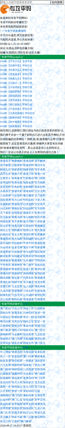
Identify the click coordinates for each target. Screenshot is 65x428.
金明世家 (17, 212)
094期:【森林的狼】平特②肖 (16, 117)
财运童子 (17, 277)
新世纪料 (40, 295)
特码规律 (40, 256)
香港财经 (17, 273)
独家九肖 (5, 169)
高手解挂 (40, 160)
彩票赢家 (40, 234)
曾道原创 (5, 251)
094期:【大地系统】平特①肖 (16, 87)
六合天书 (17, 295)
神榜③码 (17, 369)
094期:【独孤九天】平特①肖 (16, 78)
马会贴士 (28, 373)
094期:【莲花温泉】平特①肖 (16, 74)
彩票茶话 (28, 256)
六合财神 (5, 195)
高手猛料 (5, 243)
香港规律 (5, 269)
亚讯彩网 (40, 317)
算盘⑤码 (17, 356)
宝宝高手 (40, 204)
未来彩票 (40, 352)
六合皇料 (17, 195)
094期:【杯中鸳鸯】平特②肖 (16, 122)
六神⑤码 (28, 312)
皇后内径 (5, 382)
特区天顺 (40, 217)
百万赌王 (5, 417)
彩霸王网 (17, 412)
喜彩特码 (28, 391)
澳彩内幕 (28, 395)
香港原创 (5, 238)
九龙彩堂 (40, 334)
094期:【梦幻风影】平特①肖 (16, 104)
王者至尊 (40, 395)
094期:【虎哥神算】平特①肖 (16, 100)
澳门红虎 (5, 412)
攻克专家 (40, 282)
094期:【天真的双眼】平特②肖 (17, 113)
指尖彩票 (28, 334)
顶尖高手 (40, 360)
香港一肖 (40, 173)
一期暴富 (28, 360)
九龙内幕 (5, 290)
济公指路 (5, 299)
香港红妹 (5, 282)
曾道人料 (28, 269)
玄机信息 (40, 264)
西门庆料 (40, 178)
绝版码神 (17, 365)
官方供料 (40, 208)
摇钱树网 (5, 334)
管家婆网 (40, 247)
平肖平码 (28, 243)
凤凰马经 (17, 217)
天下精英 (5, 212)
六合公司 (17, 308)
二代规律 (28, 369)
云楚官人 (5, 178)
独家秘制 (17, 160)
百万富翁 (5, 217)
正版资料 (17, 165)
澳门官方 (40, 330)
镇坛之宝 (5, 230)
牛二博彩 (5, 352)
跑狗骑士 (17, 386)
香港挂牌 (28, 160)
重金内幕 (28, 325)
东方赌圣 (28, 282)
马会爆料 (17, 334)
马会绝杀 (5, 247)
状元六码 (28, 386)
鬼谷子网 (28, 247)
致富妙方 (28, 382)
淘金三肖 (28, 308)
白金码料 (5, 399)
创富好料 (40, 186)
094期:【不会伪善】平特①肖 (16, 109)
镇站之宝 (28, 321)
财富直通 (5, 360)
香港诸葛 (28, 299)
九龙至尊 (17, 286)
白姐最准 (17, 251)
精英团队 (28, 408)
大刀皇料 (40, 195)
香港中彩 (17, 191)
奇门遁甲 (28, 264)
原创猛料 (28, 238)
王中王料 (40, 191)
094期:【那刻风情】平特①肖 (16, 96)
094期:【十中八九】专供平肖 (16, 61)
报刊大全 (40, 165)
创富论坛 (28, 330)
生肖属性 (28, 260)
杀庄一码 (28, 317)
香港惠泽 (40, 277)
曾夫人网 (40, 365)
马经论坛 (5, 317)
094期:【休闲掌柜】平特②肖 (16, 126)
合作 (25, 303)
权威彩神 (17, 317)
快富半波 (17, 417)
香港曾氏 (17, 269)
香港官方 (28, 212)
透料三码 (17, 330)
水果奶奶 (5, 204)
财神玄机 (5, 295)
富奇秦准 (17, 178)
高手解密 (5, 165)
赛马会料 (28, 251)
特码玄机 (28, 199)
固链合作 (5, 312)
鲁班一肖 (17, 391)
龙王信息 (40, 382)
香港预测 (17, 290)
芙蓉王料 (5, 286)
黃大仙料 (17, 238)
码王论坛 (28, 412)
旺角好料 (17, 186)
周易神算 (28, 273)
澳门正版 (28, 417)
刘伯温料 (28, 208)
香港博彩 (17, 260)
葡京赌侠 (28, 195)
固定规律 (40, 251)
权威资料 (28, 165)
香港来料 (28, 191)
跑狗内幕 (17, 299)
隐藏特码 (17, 373)
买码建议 (17, 256)
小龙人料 (40, 199)
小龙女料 (28, 290)
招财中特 (17, 282)
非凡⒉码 (17, 382)
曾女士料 (17, 234)
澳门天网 (17, 338)
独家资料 (17, 169)
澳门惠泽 (5, 330)
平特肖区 (40, 260)
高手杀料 (40, 169)
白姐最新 (5, 373)
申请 (25, 347)
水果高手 (5, 191)
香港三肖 (28, 173)
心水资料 (28, 204)
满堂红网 (28, 234)
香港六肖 (17, 173)
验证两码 (40, 417)
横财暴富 (40, 356)
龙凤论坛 (17, 321)
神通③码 (17, 352)
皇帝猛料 (5, 182)
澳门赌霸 (25, 421)
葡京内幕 (5, 321)
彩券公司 (40, 212)
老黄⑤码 (28, 378)
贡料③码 (40, 369)
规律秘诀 (5, 260)
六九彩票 (5, 365)
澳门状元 (40, 343)
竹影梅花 (28, 178)
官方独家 (40, 182)
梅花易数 (5, 277)
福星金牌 (28, 182)
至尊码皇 (5, 343)
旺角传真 (17, 182)
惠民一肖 (5, 386)
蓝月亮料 (28, 221)
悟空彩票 (17, 360)
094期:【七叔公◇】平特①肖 (16, 83)
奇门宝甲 (40, 378)
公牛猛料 (28, 295)
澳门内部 (17, 395)
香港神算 (17, 264)
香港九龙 (40, 412)
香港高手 (5, 160)
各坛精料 (28, 217)
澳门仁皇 (17, 399)
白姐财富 (40, 308)
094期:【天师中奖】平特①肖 (16, 65)
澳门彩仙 (5, 308)
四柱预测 (5, 199)
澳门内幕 (28, 356)
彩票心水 (28, 230)
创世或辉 (28, 399)
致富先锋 (17, 343)
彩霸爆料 (5, 378)
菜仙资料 (17, 378)
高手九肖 (5, 173)
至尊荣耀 (5, 408)
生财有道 (40, 290)
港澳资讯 (40, 404)
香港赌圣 (40, 225)
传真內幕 (17, 225)
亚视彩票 (17, 408)
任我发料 (28, 225)
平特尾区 (5, 264)
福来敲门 (28, 365)
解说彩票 (5, 256)
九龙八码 (40, 408)
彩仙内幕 (5, 404)
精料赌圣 (17, 230)
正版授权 (5, 325)
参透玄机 (17, 312)
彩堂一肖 (40, 321)
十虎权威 (40, 221)
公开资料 (5, 391)
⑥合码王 (5, 338)
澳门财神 (5, 369)
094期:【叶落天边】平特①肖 (16, 70)
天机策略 (28, 338)
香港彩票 (40, 243)
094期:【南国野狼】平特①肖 (16, 91)
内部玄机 (28, 277)
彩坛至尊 (5, 225)
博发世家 (5, 221)
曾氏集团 (40, 230)
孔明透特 (40, 299)
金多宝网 (17, 247)
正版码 (16, 421)
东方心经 (17, 199)
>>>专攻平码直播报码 (13, 30)
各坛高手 (40, 238)
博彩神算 (40, 286)
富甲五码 (40, 399)
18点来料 (5, 208)
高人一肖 (5, 356)
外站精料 (17, 243)
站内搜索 (57, 2)
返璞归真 (40, 273)
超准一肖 (40, 312)
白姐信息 (5, 234)
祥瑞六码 (40, 325)
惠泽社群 (40, 269)
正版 (37, 391)
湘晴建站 (5, 395)
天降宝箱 (28, 352)
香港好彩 (17, 208)
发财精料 (28, 186)
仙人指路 (28, 286)
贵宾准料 (5, 186)
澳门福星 (40, 373)
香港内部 (5, 273)
